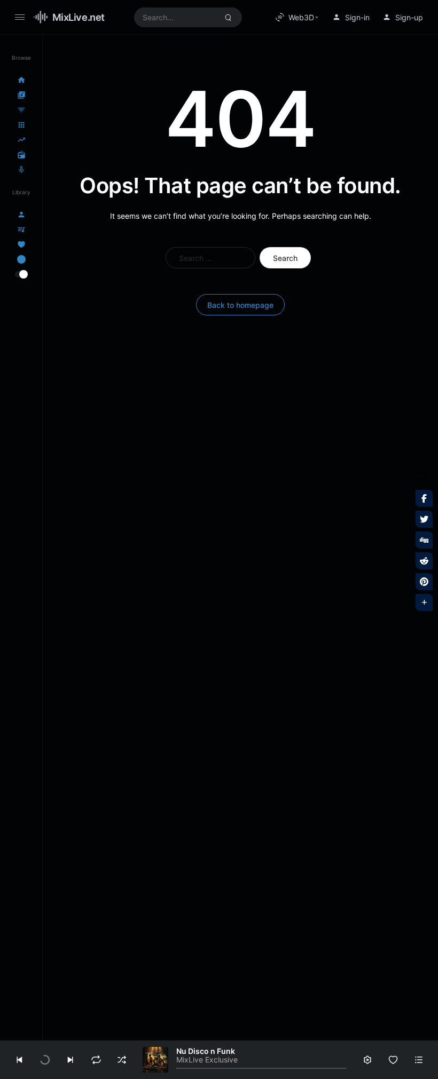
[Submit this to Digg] (424, 540)
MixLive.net (78, 17)
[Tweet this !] (424, 519)
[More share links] (424, 602)
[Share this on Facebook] (424, 498)
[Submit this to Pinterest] (424, 581)
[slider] (261, 1068)
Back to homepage (240, 305)
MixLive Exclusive (207, 1059)
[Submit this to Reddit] (424, 560)
